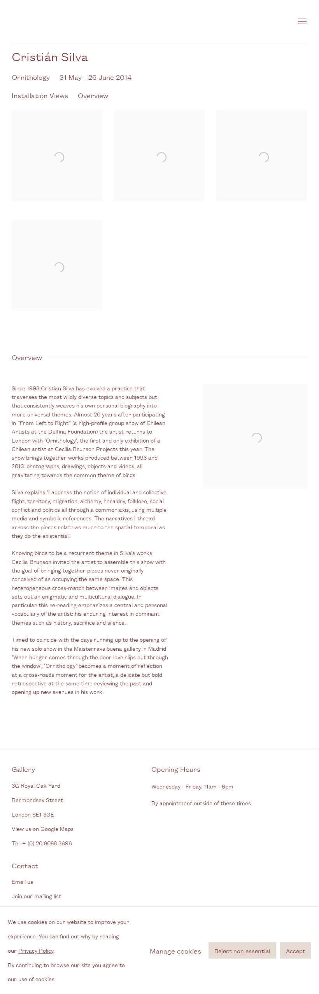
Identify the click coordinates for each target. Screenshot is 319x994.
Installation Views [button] (40, 95)
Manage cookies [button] (175, 950)
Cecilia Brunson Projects (93, 22)
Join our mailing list (36, 896)
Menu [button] (301, 22)
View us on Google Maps (43, 828)
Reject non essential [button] (242, 951)
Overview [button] (93, 95)
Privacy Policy (35, 950)
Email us (22, 881)
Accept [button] (295, 951)
